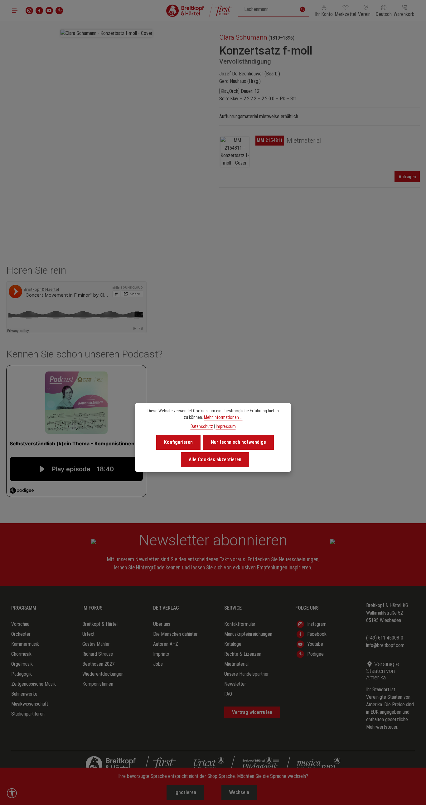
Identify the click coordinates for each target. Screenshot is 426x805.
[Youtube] (49, 10)
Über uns (161, 624)
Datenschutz (202, 426)
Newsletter (235, 684)
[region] (106, 127)
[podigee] (59, 10)
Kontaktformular (239, 624)
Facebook (317, 634)
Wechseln (239, 792)
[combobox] (267, 9)
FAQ (228, 694)
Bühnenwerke (24, 694)
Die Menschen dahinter (175, 634)
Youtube (315, 644)
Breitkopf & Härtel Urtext (100, 629)
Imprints (161, 654)
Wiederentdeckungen (102, 674)
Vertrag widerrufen (252, 712)
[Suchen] (302, 9)
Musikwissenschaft (29, 704)
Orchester (21, 634)
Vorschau (20, 624)
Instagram (317, 624)
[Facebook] (39, 10)
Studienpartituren (28, 714)
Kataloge (232, 644)
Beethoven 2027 (98, 664)
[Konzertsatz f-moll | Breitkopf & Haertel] (234, 152)
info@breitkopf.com (385, 645)
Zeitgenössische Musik (33, 684)
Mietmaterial (236, 664)
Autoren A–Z (165, 644)
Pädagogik (21, 674)
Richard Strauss (97, 654)
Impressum (226, 426)
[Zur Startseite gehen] (199, 10)
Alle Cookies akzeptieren (215, 459)
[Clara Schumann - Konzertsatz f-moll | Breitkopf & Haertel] (106, 33)
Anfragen (407, 176)
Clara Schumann (243, 37)
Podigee (315, 654)
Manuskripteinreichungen (248, 634)
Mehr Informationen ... (223, 417)
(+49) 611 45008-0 (384, 638)
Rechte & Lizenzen (242, 654)
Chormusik (21, 654)
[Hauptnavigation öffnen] (14, 10)
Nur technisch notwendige (238, 442)
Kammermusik (25, 644)
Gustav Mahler (96, 644)
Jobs (158, 664)
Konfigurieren (178, 442)
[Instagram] (29, 10)
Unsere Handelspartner (246, 674)
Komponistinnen (97, 684)
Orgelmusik (22, 664)
